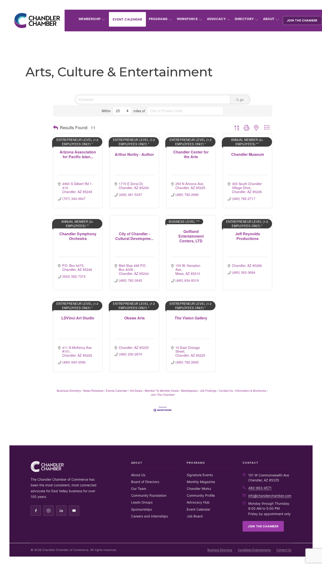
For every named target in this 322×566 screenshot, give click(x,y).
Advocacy (216, 19)
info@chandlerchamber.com (269, 496)
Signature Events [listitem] (200, 475)
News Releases (93, 390)
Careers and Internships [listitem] (149, 516)
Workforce (187, 19)
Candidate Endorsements (254, 550)
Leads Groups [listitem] (142, 502)
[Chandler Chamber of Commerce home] (37, 20)
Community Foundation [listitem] (148, 495)
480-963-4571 (260, 488)
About (269, 19)
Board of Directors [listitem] (145, 482)
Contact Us (226, 390)
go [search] (242, 99)
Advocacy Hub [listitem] (198, 502)
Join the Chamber (302, 20)
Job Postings (208, 390)
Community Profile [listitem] (201, 495)
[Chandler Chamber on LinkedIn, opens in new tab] (61, 510)
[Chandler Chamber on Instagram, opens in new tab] (48, 510)
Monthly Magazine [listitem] (201, 482)
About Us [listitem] (138, 475)
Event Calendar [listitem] (198, 509)
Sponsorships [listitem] (141, 509)
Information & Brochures (250, 390)
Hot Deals (136, 390)
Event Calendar (127, 19)
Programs (158, 19)
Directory (244, 19)
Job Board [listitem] (195, 516)
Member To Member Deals (162, 390)
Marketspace (189, 390)
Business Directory (69, 390)
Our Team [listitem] (138, 489)
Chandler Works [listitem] (199, 489)
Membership (90, 19)
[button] (55, 127)
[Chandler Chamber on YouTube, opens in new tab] (74, 510)
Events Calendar (116, 390)
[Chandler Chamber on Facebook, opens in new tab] (36, 510)
